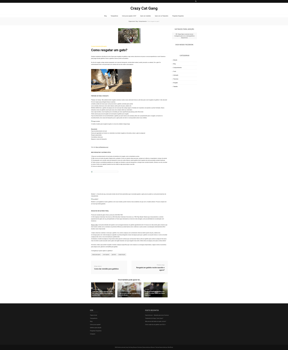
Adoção (120, 291)
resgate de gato (121, 254)
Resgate (104, 46)
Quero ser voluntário (145, 16)
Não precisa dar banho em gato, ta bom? (155, 321)
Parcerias (175, 79)
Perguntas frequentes (178, 16)
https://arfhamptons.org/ (101, 147)
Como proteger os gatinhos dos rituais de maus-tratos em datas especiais (155, 293)
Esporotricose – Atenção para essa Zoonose (157, 315)
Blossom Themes (155, 347)
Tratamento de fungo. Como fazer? (154, 318)
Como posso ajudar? (95, 324)
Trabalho (175, 86)
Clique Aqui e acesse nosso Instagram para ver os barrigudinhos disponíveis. (184, 35)
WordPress (170, 347)
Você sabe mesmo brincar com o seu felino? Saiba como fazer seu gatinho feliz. (102, 293)
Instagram (92, 334)
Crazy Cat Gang (144, 8)
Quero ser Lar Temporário (161, 16)
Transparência (114, 16)
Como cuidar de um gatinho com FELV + (155, 324)
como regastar (106, 254)
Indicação (175, 75)
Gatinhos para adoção (95, 327)
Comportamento (96, 46)
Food (174, 71)
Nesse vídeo (94, 225)
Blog (105, 16)
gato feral (114, 254)
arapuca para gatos (96, 254)
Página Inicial (93, 315)
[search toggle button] (195, 1)
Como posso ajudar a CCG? (129, 16)
